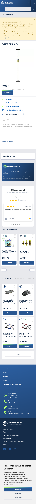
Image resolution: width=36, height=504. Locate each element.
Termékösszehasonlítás (12, 384)
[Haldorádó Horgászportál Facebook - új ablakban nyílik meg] (11, 449)
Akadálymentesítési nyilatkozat (13, 441)
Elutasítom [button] (18, 493)
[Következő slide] (32, 270)
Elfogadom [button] (18, 489)
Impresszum (7, 438)
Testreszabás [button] (18, 498)
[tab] (6, 279)
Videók (5, 373)
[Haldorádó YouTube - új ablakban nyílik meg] (6, 449)
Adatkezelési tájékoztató (11, 435)
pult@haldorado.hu (8, 38)
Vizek (5, 380)
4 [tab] (20, 270)
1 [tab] (15, 270)
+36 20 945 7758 (13, 402)
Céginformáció (8, 429)
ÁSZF (5, 432)
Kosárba (8, 92)
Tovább (18, 354)
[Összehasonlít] (4, 120)
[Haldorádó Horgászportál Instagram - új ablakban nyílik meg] (16, 449)
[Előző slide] (4, 270)
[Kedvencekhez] (8, 120)
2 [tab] (17, 270)
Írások (5, 376)
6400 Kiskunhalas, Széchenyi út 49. (18, 413)
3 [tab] (19, 270)
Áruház (6, 369)
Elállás (5, 444)
